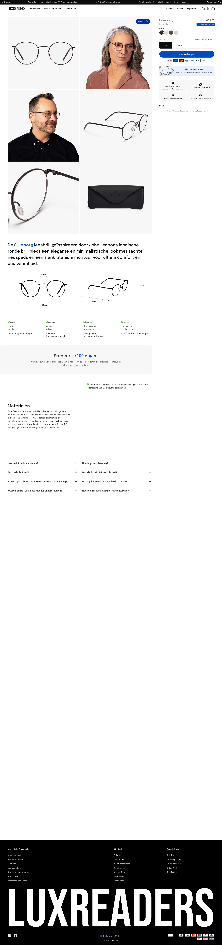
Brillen (117, 855)
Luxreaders (114, 940)
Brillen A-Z (171, 867)
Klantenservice (15, 855)
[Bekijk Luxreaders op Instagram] (10, 936)
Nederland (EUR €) (111, 936)
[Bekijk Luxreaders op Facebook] (15, 936)
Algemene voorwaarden (19, 872)
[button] (203, 8)
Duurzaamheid (14, 867)
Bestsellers (119, 876)
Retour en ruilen (15, 859)
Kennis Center (173, 872)
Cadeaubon (119, 880)
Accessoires (119, 872)
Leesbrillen (165, 110)
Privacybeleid (14, 876)
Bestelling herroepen (17, 880)
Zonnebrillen (119, 867)
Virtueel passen (173, 859)
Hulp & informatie (19, 849)
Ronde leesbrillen (199, 110)
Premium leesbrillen (180, 110)
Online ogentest (173, 863)
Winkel (118, 849)
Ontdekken (173, 849)
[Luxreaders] (17, 8)
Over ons (12, 863)
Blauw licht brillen (122, 863)
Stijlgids (170, 855)
